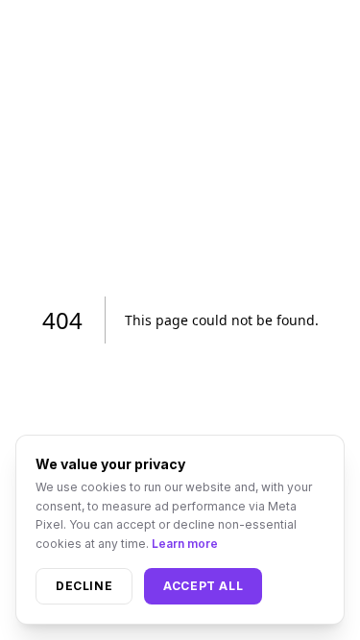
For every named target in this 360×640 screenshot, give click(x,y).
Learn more (185, 543)
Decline (84, 586)
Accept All (203, 586)
